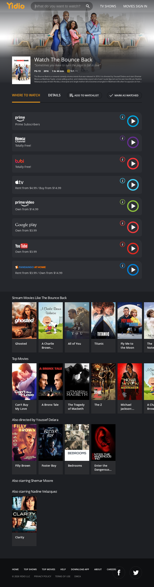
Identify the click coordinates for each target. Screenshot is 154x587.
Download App (80, 569)
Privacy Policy (42, 576)
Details (54, 95)
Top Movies (48, 569)
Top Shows (30, 569)
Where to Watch (26, 95)
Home (15, 569)
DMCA (77, 576)
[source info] (121, 117)
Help (63, 569)
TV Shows (108, 6)
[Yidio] (15, 6)
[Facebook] (119, 572)
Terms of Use (62, 576)
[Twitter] (136, 572)
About (98, 569)
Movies (129, 6)
